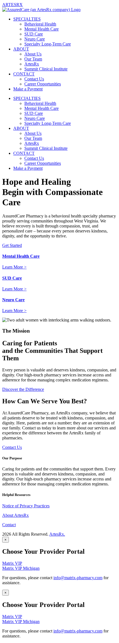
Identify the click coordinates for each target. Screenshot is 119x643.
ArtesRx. (57, 534)
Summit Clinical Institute (46, 69)
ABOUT (21, 49)
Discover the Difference (23, 389)
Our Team (33, 59)
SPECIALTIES (27, 19)
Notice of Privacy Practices (26, 505)
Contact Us (34, 79)
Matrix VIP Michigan (21, 568)
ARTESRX (12, 4)
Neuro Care (34, 39)
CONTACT (24, 74)
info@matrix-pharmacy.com (77, 577)
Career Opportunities (42, 84)
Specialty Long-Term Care (47, 44)
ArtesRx (31, 64)
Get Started (12, 245)
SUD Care (33, 34)
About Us (33, 54)
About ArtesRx (15, 515)
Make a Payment (28, 89)
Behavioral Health (40, 24)
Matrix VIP (12, 563)
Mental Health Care (41, 29)
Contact (9, 524)
